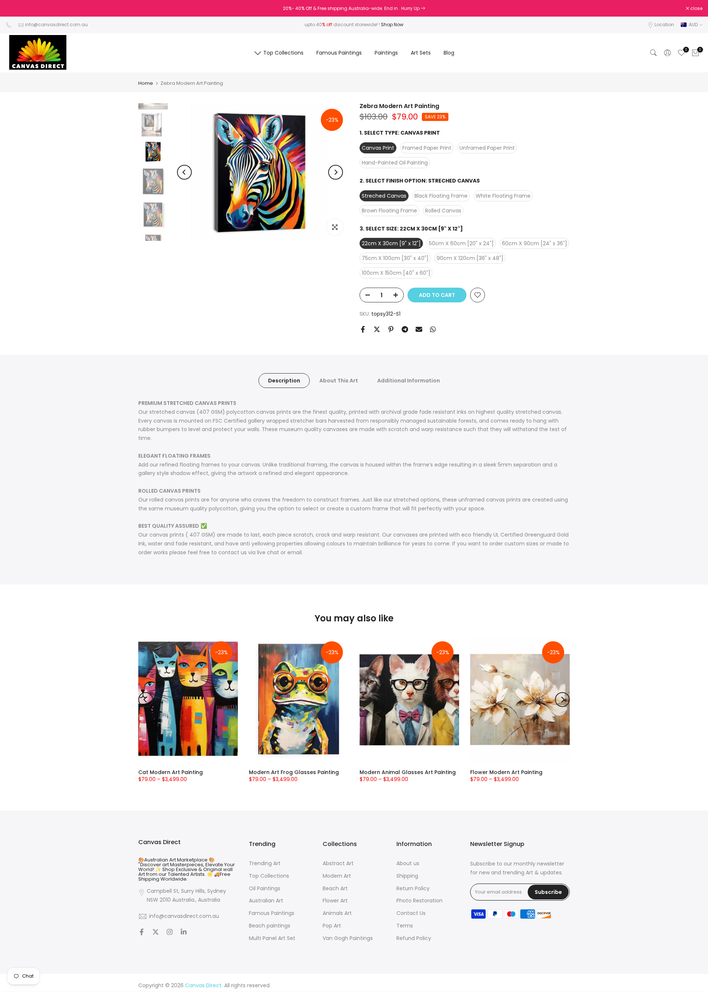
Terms (404, 925)
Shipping (407, 876)
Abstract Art (338, 863)
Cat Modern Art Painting (170, 772)
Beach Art (335, 888)
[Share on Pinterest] (391, 329)
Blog (449, 52)
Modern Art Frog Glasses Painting (294, 772)
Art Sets (421, 52)
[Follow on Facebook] (141, 932)
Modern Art (337, 876)
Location (664, 24)
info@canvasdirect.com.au (56, 24)
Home (145, 83)
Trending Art (265, 863)
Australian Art (266, 900)
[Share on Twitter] (377, 329)
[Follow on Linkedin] (183, 932)
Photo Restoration (419, 900)
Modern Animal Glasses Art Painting (408, 772)
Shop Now (392, 24)
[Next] (335, 172)
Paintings (386, 52)
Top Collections (283, 52)
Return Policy (413, 888)
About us (407, 863)
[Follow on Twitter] (155, 932)
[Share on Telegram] (405, 329)
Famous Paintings (339, 52)
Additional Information (408, 380)
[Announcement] (354, 8)
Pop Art (332, 925)
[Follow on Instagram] (169, 932)
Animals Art (337, 913)
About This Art (338, 380)
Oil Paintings (264, 888)
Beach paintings (269, 925)
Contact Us (411, 913)
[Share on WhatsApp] (433, 329)
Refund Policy (413, 938)
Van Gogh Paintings (348, 938)
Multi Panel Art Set (272, 938)
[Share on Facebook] (363, 329)
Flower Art (335, 900)
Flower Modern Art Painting (506, 772)
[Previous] (184, 172)
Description (284, 380)
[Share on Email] (419, 329)
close (15, 8)
